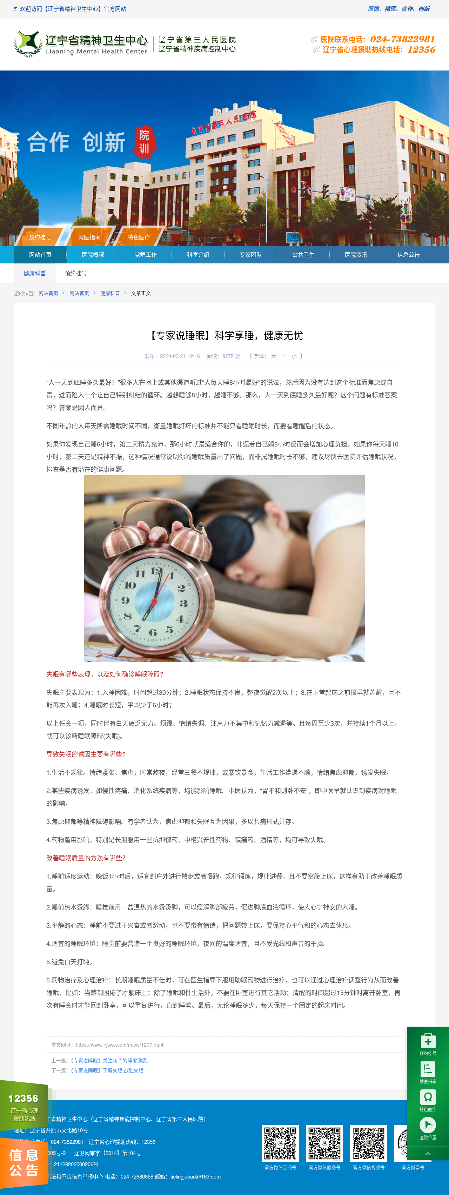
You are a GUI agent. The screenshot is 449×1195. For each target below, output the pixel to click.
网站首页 (40, 254)
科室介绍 (198, 254)
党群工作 (145, 254)
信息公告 (408, 254)
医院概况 (93, 254)
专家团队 (251, 254)
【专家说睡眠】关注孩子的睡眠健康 (109, 1060)
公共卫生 (303, 254)
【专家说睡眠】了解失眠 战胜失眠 (107, 1070)
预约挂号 (76, 273)
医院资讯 (356, 254)
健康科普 (35, 273)
